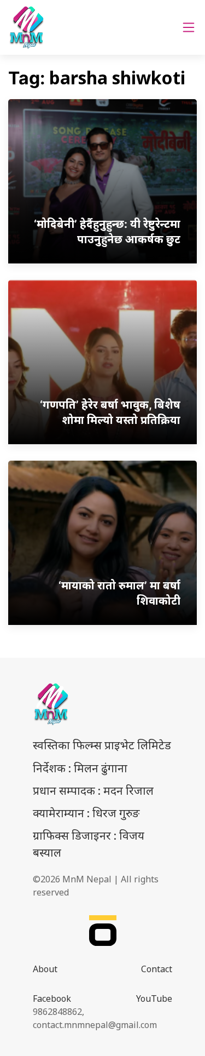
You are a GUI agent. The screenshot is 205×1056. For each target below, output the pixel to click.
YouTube (154, 998)
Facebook (52, 998)
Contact (156, 969)
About (45, 969)
